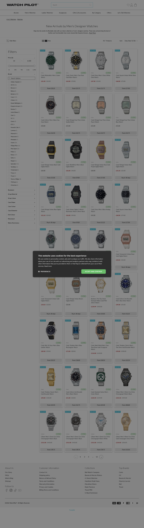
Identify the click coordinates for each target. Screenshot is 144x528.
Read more (48, 266)
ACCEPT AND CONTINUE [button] (93, 271)
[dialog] (72, 264)
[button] (44, 271)
